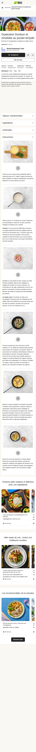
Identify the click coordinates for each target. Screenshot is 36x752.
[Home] (2, 8)
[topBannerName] (18, 13)
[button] (18, 122)
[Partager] (33, 55)
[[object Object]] (28, 55)
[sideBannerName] (18, 100)
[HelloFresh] (18, 2)
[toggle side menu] (2, 2)
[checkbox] (2, 44)
